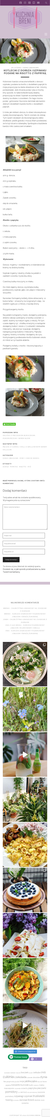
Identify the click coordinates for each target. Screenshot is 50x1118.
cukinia (8, 1077)
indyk (22, 1081)
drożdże (36, 1077)
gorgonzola (10, 1081)
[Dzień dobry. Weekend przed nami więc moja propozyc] (25, 890)
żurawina (25, 1103)
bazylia (18, 1072)
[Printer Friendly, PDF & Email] (9, 424)
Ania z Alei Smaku (13, 625)
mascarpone (9, 1088)
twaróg (9, 1100)
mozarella (17, 1088)
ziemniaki (23, 1100)
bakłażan (13, 1073)
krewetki (15, 1085)
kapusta (39, 1081)
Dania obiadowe (31, 68)
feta (4, 1081)
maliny (41, 1085)
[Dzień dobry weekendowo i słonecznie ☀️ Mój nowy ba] (25, 799)
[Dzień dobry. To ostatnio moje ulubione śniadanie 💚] (25, 664)
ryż (29, 467)
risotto (23, 467)
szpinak (28, 1096)
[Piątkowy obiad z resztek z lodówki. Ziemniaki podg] (25, 845)
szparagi (19, 1096)
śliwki (43, 1100)
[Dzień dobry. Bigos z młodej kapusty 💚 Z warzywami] (25, 980)
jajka (34, 1081)
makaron (36, 1085)
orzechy (24, 1088)
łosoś (31, 1099)
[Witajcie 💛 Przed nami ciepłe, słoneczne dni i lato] (25, 754)
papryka (14, 467)
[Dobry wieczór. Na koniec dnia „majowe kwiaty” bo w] (25, 709)
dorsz (6, 467)
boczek (24, 1072)
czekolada (20, 1077)
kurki (31, 1085)
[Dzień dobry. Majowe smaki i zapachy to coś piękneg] (25, 935)
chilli (43, 1072)
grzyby (17, 1081)
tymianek (16, 1100)
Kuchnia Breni (25, 593)
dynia (43, 1077)
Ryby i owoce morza (29, 458)
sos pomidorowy (32, 1092)
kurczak (25, 1085)
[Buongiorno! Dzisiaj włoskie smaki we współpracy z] (25, 1025)
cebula (36, 1072)
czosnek (29, 1077)
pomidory (11, 1091)
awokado (7, 1073)
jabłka (28, 1081)
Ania (7, 631)
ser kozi (23, 1092)
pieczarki (41, 1088)
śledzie (37, 1100)
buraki (31, 1073)
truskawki (39, 1096)
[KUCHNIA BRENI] (25, 28)
